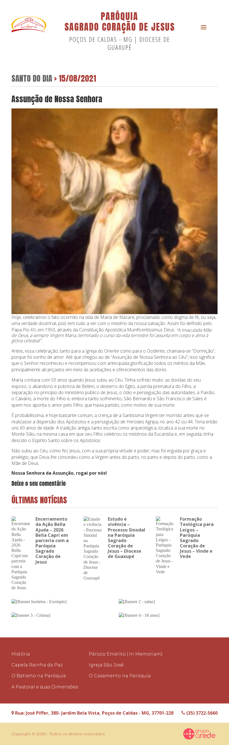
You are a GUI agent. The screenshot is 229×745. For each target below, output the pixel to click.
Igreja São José (106, 665)
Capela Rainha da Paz (37, 665)
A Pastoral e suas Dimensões (44, 687)
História (20, 654)
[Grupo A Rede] (199, 733)
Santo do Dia (31, 78)
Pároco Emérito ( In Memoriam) (126, 654)
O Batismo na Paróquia (38, 675)
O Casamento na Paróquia (120, 675)
